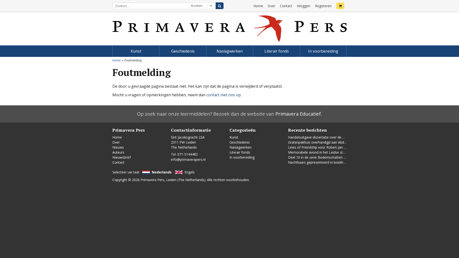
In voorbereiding (323, 51)
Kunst (136, 51)
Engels (190, 172)
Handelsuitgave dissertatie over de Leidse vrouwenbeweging (335, 137)
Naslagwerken (230, 51)
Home (258, 6)
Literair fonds (276, 51)
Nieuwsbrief (121, 157)
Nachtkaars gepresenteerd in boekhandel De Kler (326, 162)
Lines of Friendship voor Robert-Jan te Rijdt (321, 147)
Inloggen (303, 6)
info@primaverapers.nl (188, 159)
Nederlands (162, 172)
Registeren (323, 6)
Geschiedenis (183, 51)
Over (271, 6)
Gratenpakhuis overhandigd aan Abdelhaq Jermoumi (328, 142)
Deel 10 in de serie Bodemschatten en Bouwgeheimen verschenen (339, 157)
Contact (286, 6)
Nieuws (118, 147)
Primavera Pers (152, 179)
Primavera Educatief (298, 114)
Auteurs (118, 152)
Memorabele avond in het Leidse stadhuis (320, 152)
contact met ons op (223, 94)
